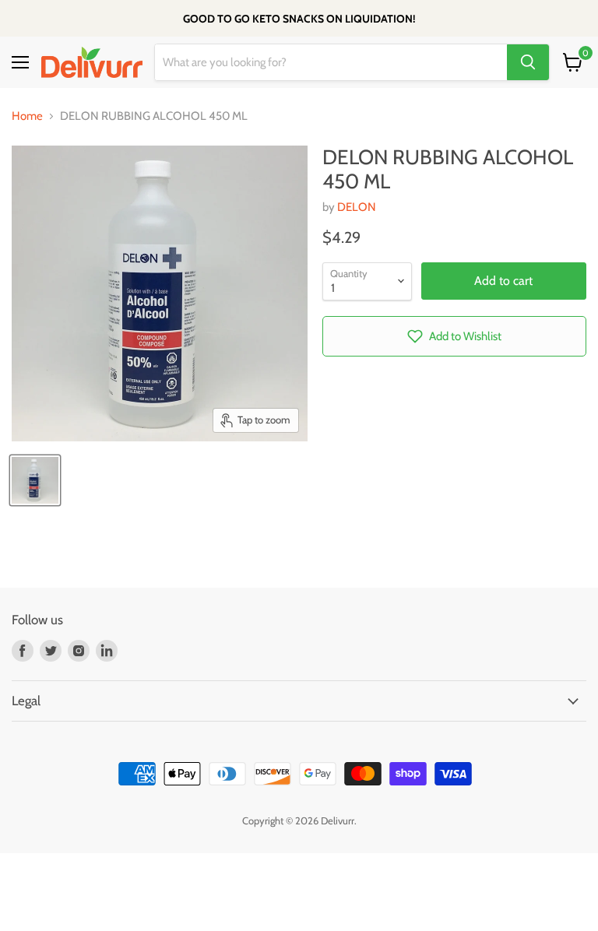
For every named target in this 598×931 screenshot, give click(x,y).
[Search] (528, 62)
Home (27, 116)
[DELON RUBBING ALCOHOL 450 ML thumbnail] (35, 480)
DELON (356, 207)
